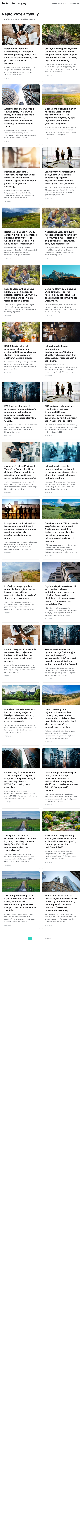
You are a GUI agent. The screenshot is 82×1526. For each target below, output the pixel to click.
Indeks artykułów (59, 3)
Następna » (48, 938)
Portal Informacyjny (14, 3)
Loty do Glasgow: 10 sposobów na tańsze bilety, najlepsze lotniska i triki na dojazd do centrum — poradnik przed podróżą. (20, 655)
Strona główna (74, 3)
